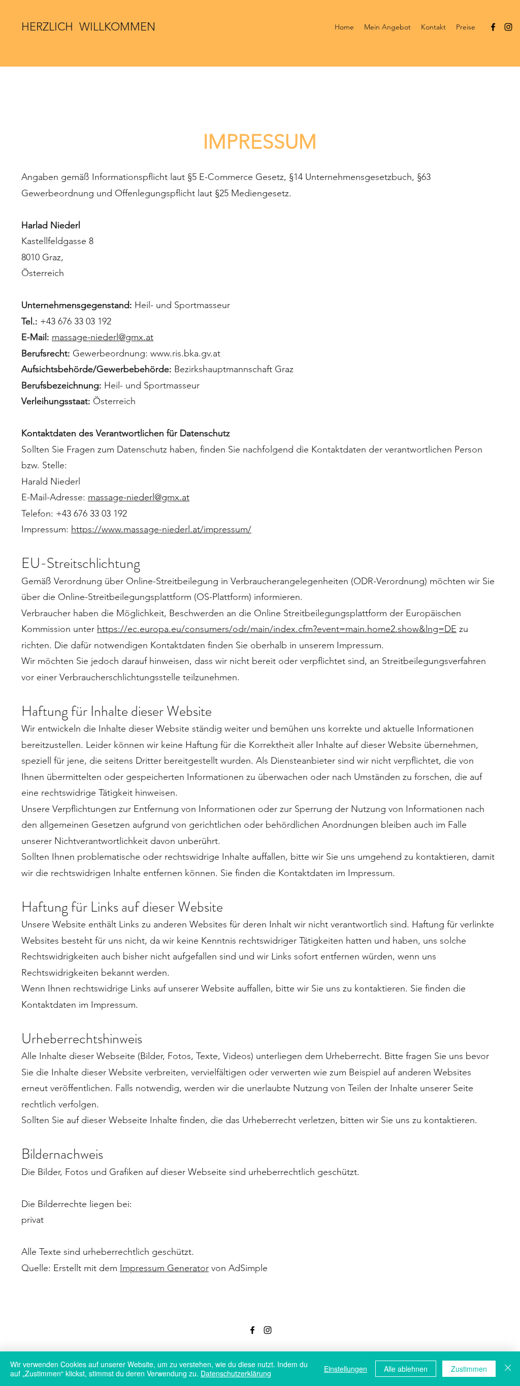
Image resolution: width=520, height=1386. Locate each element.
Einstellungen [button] (345, 1369)
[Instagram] (508, 27)
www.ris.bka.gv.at (185, 353)
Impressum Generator (164, 1268)
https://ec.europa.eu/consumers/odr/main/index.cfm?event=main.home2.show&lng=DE (277, 629)
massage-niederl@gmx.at (102, 337)
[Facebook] (493, 27)
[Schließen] (508, 1369)
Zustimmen (469, 1369)
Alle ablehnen (406, 1369)
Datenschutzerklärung (236, 1373)
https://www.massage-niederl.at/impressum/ (161, 529)
